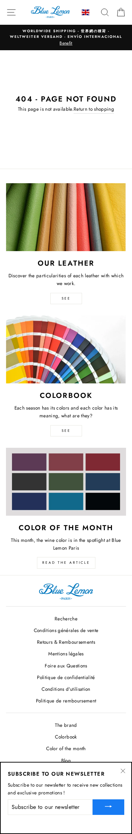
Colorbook (66, 736)
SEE (66, 298)
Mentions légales (65, 653)
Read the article (66, 562)
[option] (66, 37)
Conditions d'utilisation (66, 689)
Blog (66, 760)
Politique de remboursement (66, 700)
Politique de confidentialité (66, 677)
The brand (66, 725)
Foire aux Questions (66, 665)
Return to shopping (94, 108)
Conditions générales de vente (66, 630)
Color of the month (66, 748)
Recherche (66, 618)
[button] (86, 13)
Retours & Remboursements (66, 641)
